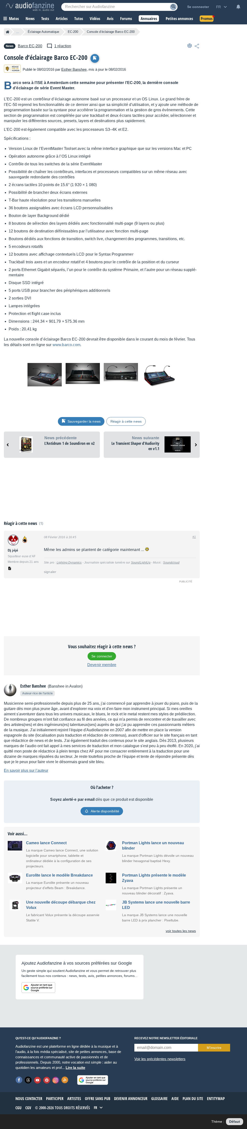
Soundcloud (171, 562)
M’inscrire (214, 1048)
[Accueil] (7, 31)
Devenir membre (101, 665)
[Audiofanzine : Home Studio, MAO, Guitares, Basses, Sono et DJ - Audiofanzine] (30, 6)
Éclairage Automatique (43, 32)
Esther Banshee (74, 69)
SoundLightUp (141, 562)
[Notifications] (238, 7)
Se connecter (101, 656)
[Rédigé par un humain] (12, 69)
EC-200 (73, 32)
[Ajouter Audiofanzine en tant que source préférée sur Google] (38, 987)
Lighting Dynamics (69, 562)
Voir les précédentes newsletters (159, 1059)
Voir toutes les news (181, 931)
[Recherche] (173, 7)
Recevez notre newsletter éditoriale (166, 1038)
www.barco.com (66, 345)
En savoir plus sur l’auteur (26, 770)
